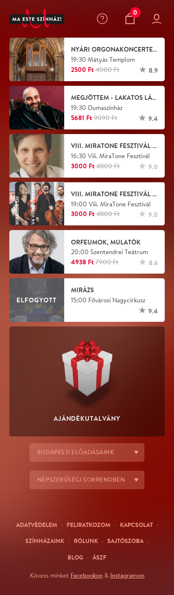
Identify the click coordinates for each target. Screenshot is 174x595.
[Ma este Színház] (36, 19)
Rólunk (86, 541)
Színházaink (44, 541)
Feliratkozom (88, 525)
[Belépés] (158, 19)
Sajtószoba (125, 541)
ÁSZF (99, 557)
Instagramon (127, 575)
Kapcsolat (136, 525)
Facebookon (87, 575)
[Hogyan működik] (104, 19)
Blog (75, 557)
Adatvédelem (36, 525)
